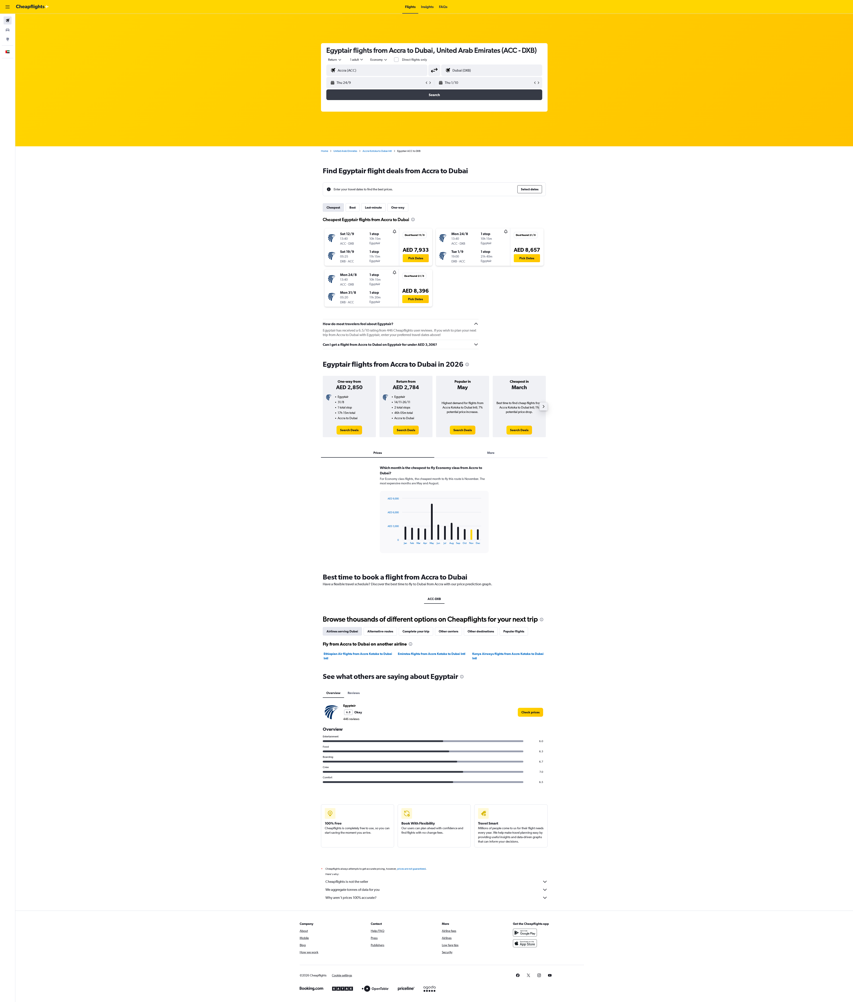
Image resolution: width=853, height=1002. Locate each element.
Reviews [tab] (354, 693)
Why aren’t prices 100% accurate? (351, 897)
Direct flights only (414, 59)
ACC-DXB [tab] (434, 599)
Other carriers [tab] (448, 631)
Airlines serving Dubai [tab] (342, 631)
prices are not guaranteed (411, 868)
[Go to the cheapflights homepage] (32, 7)
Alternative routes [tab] (380, 631)
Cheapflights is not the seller (346, 881)
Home (324, 151)
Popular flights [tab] (513, 631)
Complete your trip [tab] (416, 631)
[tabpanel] (434, 513)
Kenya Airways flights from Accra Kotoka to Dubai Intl (508, 656)
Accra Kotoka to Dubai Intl (377, 151)
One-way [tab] (398, 207)
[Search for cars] (7, 29)
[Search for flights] (7, 20)
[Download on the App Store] (525, 943)
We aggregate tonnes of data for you (352, 889)
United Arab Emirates (345, 151)
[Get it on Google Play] (525, 933)
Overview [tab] (333, 693)
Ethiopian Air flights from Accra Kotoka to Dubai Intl (358, 656)
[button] (7, 7)
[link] (349, 430)
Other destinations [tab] (481, 631)
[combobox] (335, 59)
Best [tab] (352, 207)
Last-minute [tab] (373, 207)
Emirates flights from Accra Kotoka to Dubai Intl (431, 654)
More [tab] (490, 453)
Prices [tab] (377, 453)
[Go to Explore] (7, 39)
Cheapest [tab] (333, 207)
